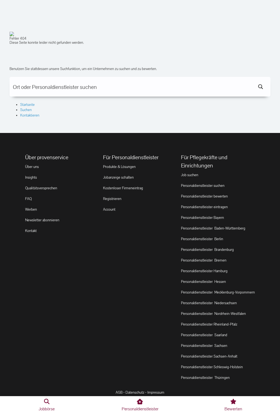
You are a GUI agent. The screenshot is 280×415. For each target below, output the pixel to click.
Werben (31, 209)
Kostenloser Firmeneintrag (123, 188)
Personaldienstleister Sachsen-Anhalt (209, 356)
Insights (31, 177)
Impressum (155, 392)
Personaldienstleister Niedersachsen (209, 303)
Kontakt (31, 230)
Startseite (27, 104)
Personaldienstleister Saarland (204, 335)
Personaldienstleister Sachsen (204, 345)
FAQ (28, 198)
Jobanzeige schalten (118, 177)
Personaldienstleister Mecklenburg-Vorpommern (218, 292)
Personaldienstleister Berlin (202, 239)
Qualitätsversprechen (41, 188)
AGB (119, 392)
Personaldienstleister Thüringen (205, 377)
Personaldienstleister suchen (202, 185)
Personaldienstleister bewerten (204, 196)
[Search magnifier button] (260, 86)
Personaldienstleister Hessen (203, 281)
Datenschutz (135, 392)
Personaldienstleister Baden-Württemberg (213, 228)
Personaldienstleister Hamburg (204, 271)
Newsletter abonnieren (42, 220)
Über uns (32, 166)
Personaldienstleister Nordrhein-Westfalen (213, 313)
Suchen (26, 110)
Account (109, 209)
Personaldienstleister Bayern (202, 217)
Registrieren (112, 198)
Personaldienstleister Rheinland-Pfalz (209, 324)
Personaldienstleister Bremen (203, 260)
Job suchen (189, 175)
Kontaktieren (29, 115)
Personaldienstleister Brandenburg (207, 249)
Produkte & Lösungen (119, 166)
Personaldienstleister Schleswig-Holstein (212, 367)
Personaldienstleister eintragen (204, 207)
